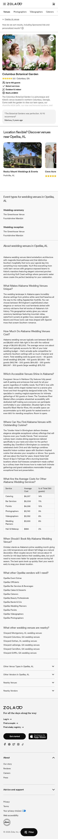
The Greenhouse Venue (13, 214)
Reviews (7, 768)
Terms (6, 806)
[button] (51, 38)
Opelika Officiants (11, 582)
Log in (6, 719)
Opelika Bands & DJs (12, 602)
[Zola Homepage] (14, 4)
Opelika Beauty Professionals (16, 598)
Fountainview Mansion (13, 218)
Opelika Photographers (13, 618)
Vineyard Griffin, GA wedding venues (19, 653)
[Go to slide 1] (24, 69)
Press (5, 777)
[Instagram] (18, 745)
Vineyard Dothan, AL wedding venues (20, 641)
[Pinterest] (9, 745)
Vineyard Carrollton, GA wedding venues (21, 649)
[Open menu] (4, 4)
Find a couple (9, 723)
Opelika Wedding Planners (14, 606)
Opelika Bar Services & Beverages (18, 586)
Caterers (50, 12)
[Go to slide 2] (27, 69)
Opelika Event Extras (12, 578)
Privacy (6, 802)
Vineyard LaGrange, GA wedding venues (21, 645)
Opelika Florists (10, 610)
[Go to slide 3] (29, 69)
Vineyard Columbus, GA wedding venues (21, 637)
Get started (15, 736)
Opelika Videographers (13, 614)
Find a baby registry (12, 727)
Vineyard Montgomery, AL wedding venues (22, 633)
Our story (7, 764)
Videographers (36, 12)
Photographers (20, 12)
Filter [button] (31, 832)
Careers (6, 773)
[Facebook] (4, 745)
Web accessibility (10, 815)
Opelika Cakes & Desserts (14, 590)
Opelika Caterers (10, 594)
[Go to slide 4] (31, 69)
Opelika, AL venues (12, 19)
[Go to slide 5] (33, 69)
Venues (6, 12)
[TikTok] (22, 745)
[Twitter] (13, 745)
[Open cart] (53, 4)
